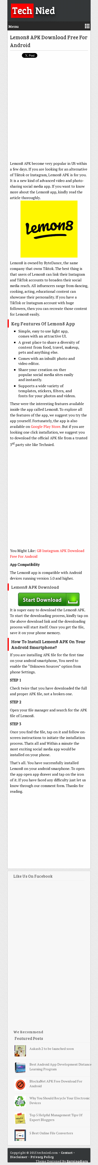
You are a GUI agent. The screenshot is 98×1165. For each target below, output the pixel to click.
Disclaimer (18, 1157)
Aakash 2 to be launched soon (51, 1048)
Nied (33, 10)
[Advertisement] (49, 112)
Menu (13, 26)
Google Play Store (45, 426)
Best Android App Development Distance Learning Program (60, 1066)
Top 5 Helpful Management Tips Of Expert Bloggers (55, 1117)
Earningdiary (77, 1161)
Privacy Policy (42, 1157)
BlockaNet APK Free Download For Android (55, 1083)
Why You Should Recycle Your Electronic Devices (59, 1100)
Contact (67, 1152)
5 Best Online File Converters (51, 1133)
